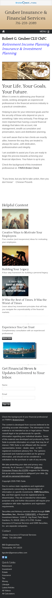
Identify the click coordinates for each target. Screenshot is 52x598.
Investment (7, 569)
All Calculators (8, 593)
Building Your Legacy (15, 269)
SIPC (33, 514)
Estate (5, 572)
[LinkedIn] (6, 558)
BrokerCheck (18, 420)
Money (5, 581)
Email (4, 394)
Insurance (6, 575)
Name (4, 385)
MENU (43, 31)
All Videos (6, 590)
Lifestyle (5, 584)
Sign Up (6, 404)
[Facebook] (3, 558)
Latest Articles (8, 587)
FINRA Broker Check (28, 168)
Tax (3, 578)
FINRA (28, 514)
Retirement (7, 566)
